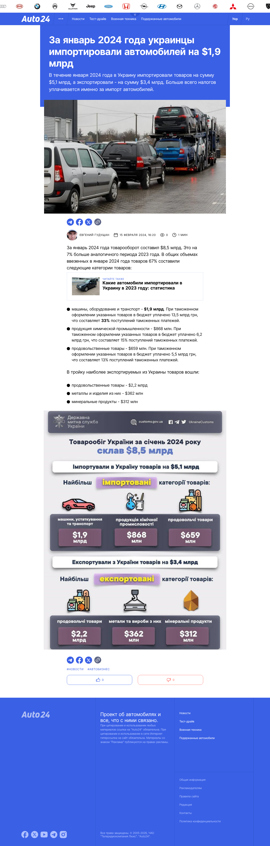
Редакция (185, 804)
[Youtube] (44, 834)
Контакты (185, 813)
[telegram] (70, 222)
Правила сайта (189, 796)
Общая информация (192, 780)
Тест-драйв (97, 19)
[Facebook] (24, 834)
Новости (78, 19)
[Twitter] (34, 834)
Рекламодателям (190, 788)
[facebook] (79, 222)
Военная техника (123, 19)
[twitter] (88, 222)
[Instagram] (63, 834)
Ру (248, 19)
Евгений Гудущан (95, 235)
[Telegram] (53, 834)
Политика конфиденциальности (200, 821)
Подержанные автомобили (161, 19)
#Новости (75, 669)
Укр (235, 19)
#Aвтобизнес (99, 669)
